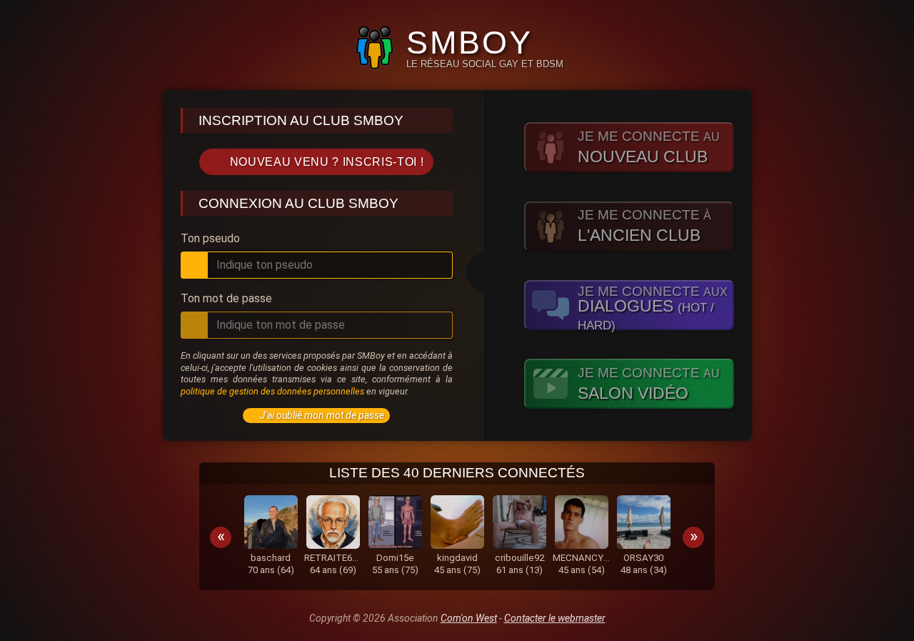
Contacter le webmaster (555, 618)
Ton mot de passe (226, 298)
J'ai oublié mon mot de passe (322, 415)
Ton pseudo (210, 238)
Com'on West (469, 618)
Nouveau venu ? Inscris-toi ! (327, 162)
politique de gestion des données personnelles (272, 391)
